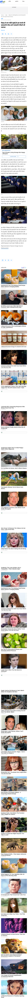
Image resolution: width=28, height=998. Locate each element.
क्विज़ (23, 1)
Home (2, 15)
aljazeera (2, 121)
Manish (3, 30)
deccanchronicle (3, 72)
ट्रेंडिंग (9, 1)
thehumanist (4, 248)
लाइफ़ (6, 15)
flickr (2, 194)
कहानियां (16, 1)
